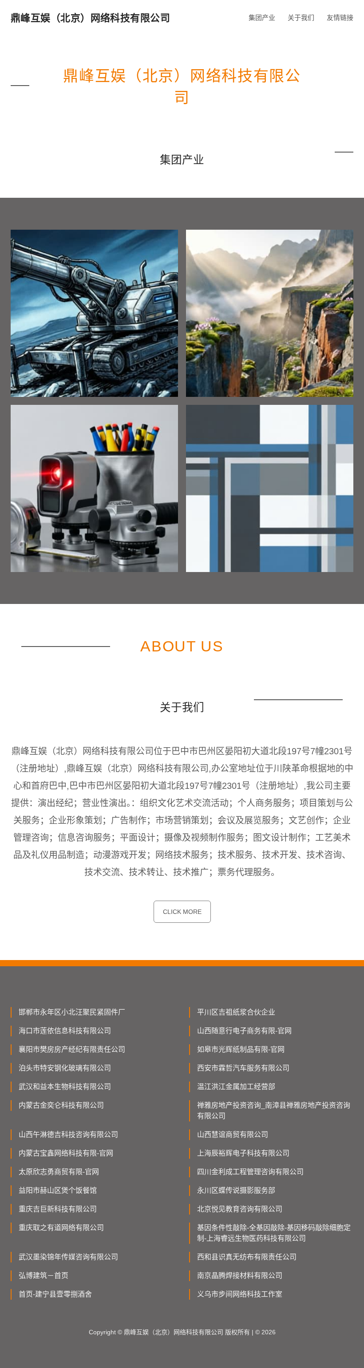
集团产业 (262, 17)
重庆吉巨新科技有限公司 (58, 1209)
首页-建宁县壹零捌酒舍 (55, 1294)
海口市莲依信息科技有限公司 (65, 1031)
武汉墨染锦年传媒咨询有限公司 (68, 1257)
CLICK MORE (182, 911)
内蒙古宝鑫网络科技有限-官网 (66, 1153)
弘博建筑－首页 (43, 1275)
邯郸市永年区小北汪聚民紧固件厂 (72, 1012)
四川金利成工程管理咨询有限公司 (250, 1172)
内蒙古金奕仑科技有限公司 (61, 1105)
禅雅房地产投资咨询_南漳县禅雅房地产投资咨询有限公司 (273, 1110)
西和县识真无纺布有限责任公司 (247, 1257)
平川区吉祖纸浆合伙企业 (236, 1012)
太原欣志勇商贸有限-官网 (59, 1172)
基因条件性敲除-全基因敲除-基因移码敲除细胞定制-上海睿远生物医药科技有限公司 (274, 1233)
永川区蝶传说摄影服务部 (236, 1190)
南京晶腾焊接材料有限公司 (239, 1275)
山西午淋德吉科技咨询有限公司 (68, 1134)
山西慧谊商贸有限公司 (232, 1134)
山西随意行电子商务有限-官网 (244, 1031)
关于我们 (301, 17)
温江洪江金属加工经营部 (236, 1086)
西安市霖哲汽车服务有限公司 (243, 1068)
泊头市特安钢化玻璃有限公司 (65, 1068)
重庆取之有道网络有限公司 (61, 1227)
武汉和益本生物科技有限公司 (65, 1086)
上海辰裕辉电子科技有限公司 (243, 1153)
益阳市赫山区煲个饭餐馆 (58, 1190)
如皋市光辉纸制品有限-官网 (241, 1049)
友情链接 (340, 17)
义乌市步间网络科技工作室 (239, 1294)
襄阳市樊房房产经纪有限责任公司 (72, 1049)
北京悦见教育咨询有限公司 (239, 1209)
